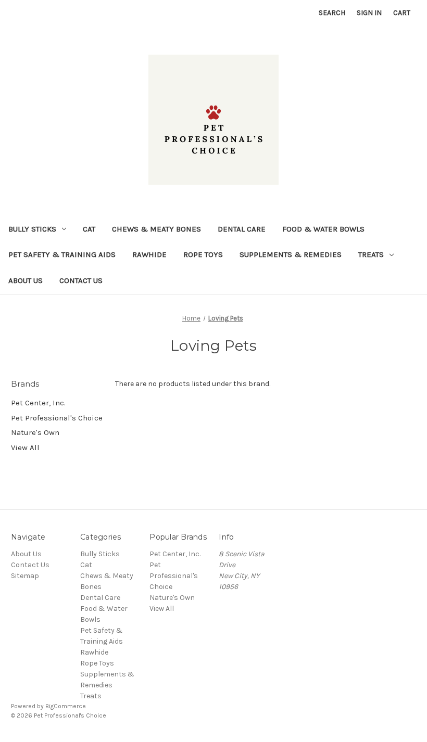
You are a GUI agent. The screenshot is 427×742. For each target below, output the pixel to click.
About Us (25, 280)
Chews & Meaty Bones (156, 229)
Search (332, 12)
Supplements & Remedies (291, 254)
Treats (371, 254)
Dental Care (242, 229)
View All (25, 447)
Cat (89, 229)
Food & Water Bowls (323, 229)
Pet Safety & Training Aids (62, 254)
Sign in (369, 12)
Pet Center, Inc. (38, 402)
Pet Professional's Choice (57, 418)
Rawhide (149, 254)
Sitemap (25, 575)
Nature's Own (35, 432)
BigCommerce (65, 706)
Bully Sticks (32, 229)
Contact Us (81, 280)
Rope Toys (203, 254)
